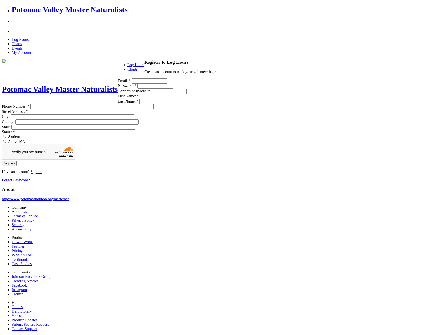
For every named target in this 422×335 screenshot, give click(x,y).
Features (18, 246)
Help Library (22, 311)
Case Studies (22, 264)
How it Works (22, 242)
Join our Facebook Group (31, 276)
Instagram (19, 290)
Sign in (36, 172)
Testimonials (21, 259)
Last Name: (128, 101)
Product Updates (24, 320)
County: (8, 122)
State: (6, 127)
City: (6, 117)
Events (17, 48)
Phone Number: (15, 106)
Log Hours (20, 39)
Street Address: (15, 111)
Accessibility (22, 229)
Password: (127, 86)
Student (13, 137)
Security (18, 225)
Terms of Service (25, 216)
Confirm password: (134, 91)
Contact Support (24, 329)
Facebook (19, 285)
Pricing (17, 251)
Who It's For (21, 255)
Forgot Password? (16, 180)
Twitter (17, 294)
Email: (124, 81)
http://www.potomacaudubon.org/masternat (35, 199)
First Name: (128, 96)
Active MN (16, 141)
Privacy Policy (23, 220)
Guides (17, 307)
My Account (21, 53)
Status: (8, 132)
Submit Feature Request (30, 324)
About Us (19, 211)
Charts (17, 44)
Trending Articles (25, 281)
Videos (17, 316)
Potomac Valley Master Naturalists (69, 9)
